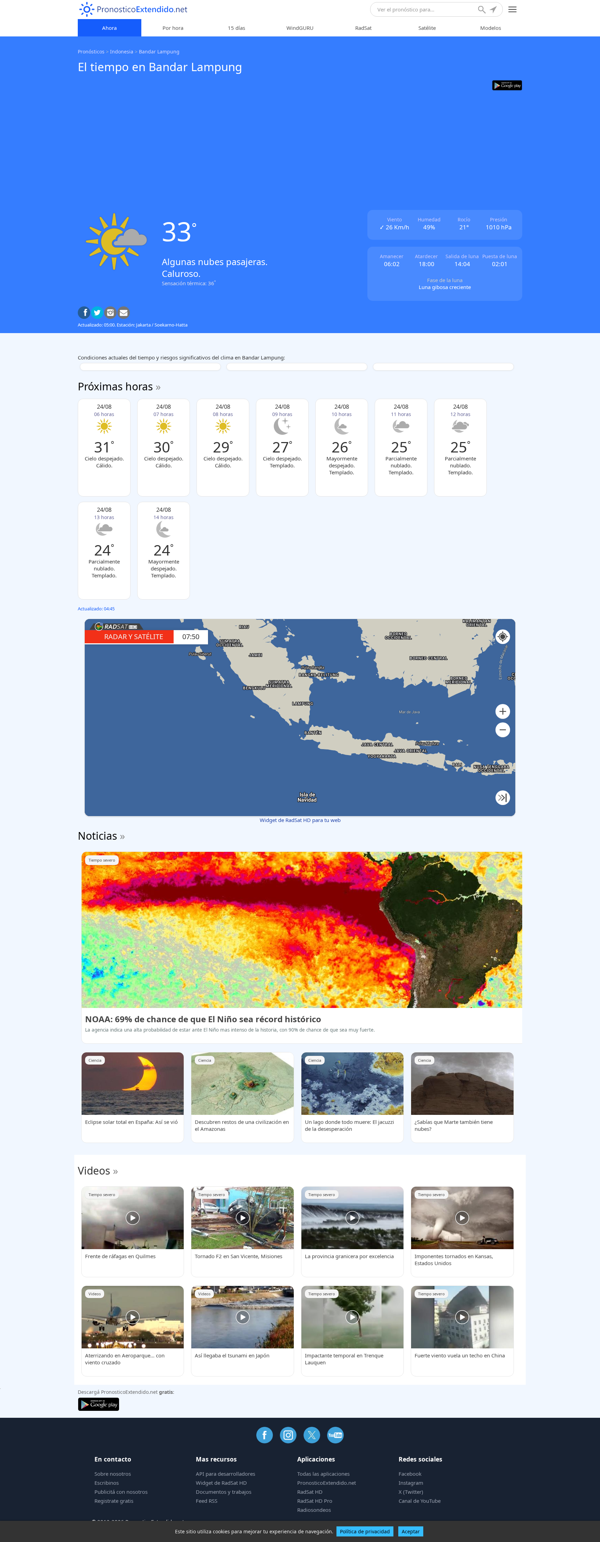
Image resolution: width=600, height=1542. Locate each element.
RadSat (363, 27)
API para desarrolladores (225, 1473)
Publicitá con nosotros (121, 1491)
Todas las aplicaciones (323, 1473)
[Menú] (512, 9)
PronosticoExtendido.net (326, 1482)
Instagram (411, 1482)
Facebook (410, 1473)
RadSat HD (310, 1491)
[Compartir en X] (97, 312)
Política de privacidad (365, 1531)
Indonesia (121, 51)
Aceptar (411, 1531)
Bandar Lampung (159, 51)
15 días (236, 27)
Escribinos (106, 1482)
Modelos (490, 27)
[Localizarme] (493, 10)
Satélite (427, 27)
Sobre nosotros (112, 1473)
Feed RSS (206, 1500)
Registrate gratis (113, 1500)
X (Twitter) (411, 1491)
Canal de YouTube (420, 1500)
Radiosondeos (314, 1509)
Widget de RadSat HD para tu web (300, 819)
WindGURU (300, 27)
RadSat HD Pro (314, 1500)
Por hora (172, 27)
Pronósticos (91, 51)
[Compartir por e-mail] (123, 312)
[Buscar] (482, 10)
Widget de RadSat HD (221, 1482)
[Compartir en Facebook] (84, 312)
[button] (502, 711)
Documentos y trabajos (223, 1491)
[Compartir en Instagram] (110, 312)
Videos (94, 1170)
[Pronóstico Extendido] (133, 9)
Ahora (109, 27)
